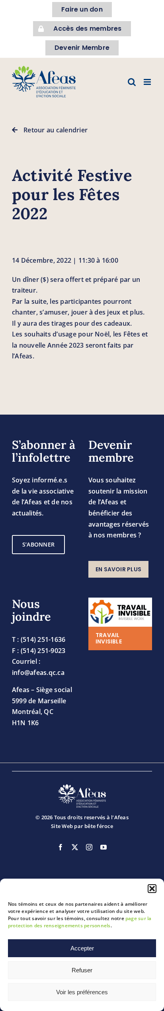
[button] (152, 889)
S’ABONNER (38, 544)
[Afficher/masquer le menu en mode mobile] (148, 82)
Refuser (82, 970)
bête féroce (98, 826)
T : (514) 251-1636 (38, 639)
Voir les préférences (82, 992)
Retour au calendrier (55, 130)
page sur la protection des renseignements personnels (80, 922)
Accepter (82, 948)
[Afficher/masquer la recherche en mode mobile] (132, 82)
